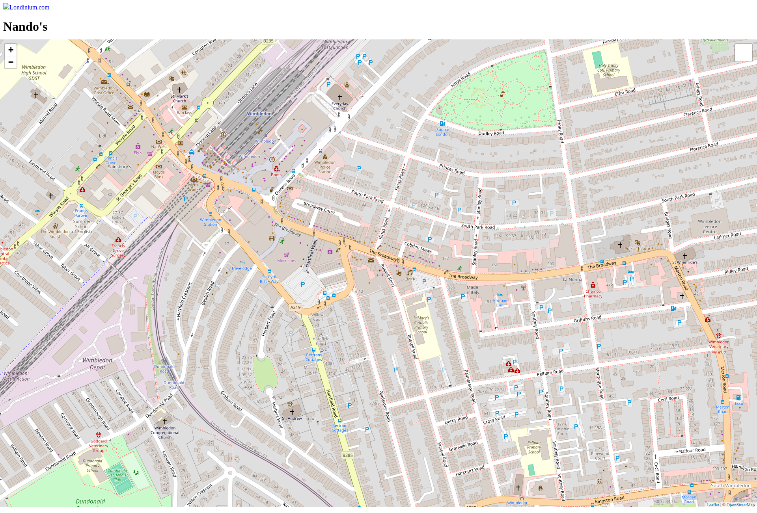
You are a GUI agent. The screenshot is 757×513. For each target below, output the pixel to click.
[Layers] (743, 52)
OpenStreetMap (741, 504)
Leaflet (713, 504)
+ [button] (10, 50)
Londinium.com (29, 7)
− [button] (10, 62)
